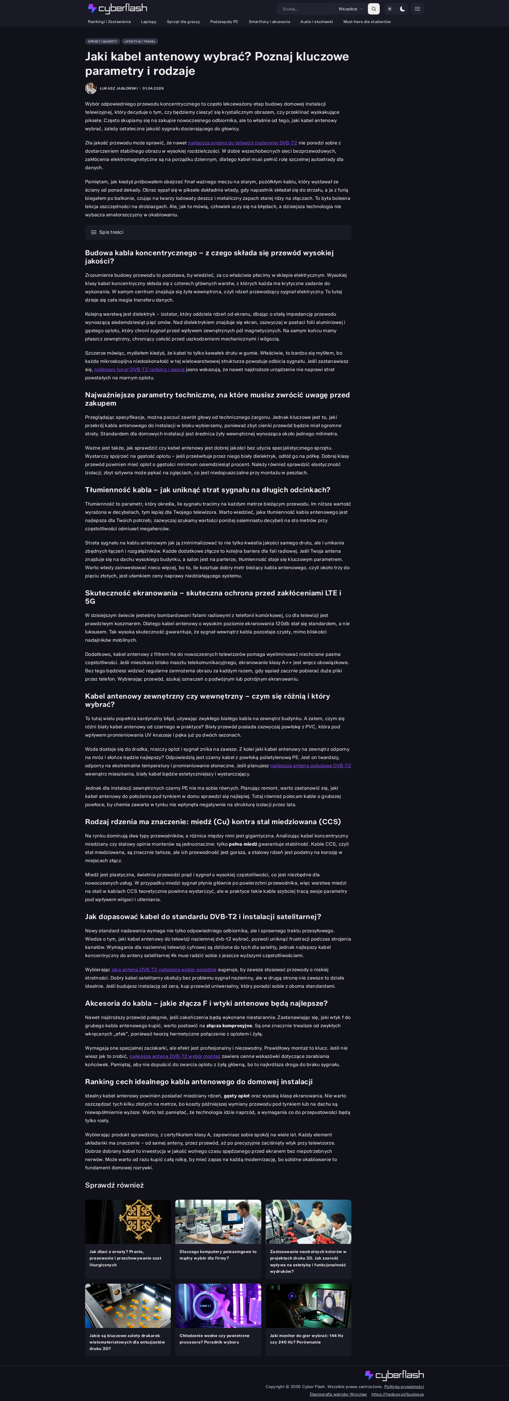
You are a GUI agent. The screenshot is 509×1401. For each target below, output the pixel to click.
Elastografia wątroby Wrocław (338, 1394)
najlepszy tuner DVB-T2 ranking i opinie (139, 369)
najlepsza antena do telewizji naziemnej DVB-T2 (243, 143)
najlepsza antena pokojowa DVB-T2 (310, 765)
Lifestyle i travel (140, 41)
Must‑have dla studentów (367, 21)
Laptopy (149, 21)
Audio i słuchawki (316, 21)
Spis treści (111, 232)
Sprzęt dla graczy (183, 21)
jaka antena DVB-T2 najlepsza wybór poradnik (164, 969)
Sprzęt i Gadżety (102, 41)
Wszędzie (348, 8)
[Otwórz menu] (417, 9)
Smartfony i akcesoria (269, 21)
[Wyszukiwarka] (374, 9)
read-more (95, 1202)
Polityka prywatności (404, 1386)
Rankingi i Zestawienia (109, 21)
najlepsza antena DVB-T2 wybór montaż (174, 1056)
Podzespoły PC (224, 21)
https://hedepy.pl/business (397, 1394)
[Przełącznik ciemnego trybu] (396, 9)
